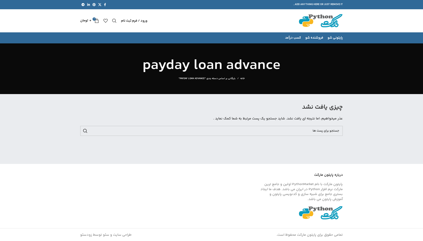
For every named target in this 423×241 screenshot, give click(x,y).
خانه (242, 78)
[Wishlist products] (105, 20)
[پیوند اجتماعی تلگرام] (83, 4)
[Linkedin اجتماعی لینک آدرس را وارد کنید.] (88, 4)
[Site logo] (321, 21)
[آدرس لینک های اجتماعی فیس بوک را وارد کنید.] (105, 4)
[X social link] (100, 4)
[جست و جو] (114, 20)
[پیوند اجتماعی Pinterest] (94, 4)
